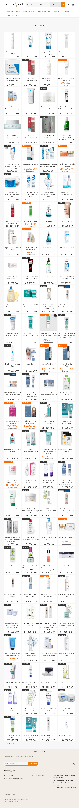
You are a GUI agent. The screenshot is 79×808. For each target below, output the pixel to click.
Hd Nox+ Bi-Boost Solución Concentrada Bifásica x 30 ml (48, 568)
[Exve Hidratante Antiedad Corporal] (30, 724)
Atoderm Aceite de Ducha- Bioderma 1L (12, 306)
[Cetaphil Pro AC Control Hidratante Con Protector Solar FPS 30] (30, 554)
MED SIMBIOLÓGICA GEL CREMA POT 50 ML (30, 306)
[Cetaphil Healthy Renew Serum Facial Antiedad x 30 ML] (66, 497)
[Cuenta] (69, 4)
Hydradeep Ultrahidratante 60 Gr (31, 451)
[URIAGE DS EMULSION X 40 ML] (48, 697)
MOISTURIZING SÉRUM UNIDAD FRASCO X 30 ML (66, 625)
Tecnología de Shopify (11, 801)
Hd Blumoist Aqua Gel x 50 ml (49, 736)
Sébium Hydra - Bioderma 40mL (30, 710)
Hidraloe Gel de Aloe (30, 221)
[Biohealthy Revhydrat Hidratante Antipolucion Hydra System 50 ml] (12, 526)
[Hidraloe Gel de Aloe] (30, 210)
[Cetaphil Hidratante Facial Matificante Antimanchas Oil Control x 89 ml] (66, 322)
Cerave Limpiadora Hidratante (66, 393)
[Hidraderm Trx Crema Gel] (48, 352)
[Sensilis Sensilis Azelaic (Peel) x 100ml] (48, 583)
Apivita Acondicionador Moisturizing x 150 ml (12, 655)
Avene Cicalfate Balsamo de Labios (66, 79)
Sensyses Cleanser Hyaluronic (12, 422)
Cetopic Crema (67, 682)
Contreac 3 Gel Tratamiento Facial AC (30, 136)
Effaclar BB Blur (66, 221)
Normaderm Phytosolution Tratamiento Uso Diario (66, 137)
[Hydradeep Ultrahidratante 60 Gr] (30, 438)
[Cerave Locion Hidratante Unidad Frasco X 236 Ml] (66, 265)
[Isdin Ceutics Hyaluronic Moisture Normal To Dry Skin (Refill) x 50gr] (12, 612)
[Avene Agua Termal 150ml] (48, 67)
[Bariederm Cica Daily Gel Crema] (30, 671)
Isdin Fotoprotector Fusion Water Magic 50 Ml (12, 109)
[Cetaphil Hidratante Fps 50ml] (12, 724)
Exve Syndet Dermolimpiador (66, 422)
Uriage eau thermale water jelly (48, 53)
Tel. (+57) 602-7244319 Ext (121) (63, 780)
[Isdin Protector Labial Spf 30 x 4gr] (12, 583)
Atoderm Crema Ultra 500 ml (48, 538)
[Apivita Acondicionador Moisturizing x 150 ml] (12, 642)
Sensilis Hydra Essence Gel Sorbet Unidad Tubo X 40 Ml (49, 452)
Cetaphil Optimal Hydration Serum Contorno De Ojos (31, 394)
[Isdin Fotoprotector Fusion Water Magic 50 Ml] (12, 95)
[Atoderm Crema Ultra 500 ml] (48, 526)
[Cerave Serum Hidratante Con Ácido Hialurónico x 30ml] (30, 181)
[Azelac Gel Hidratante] (30, 153)
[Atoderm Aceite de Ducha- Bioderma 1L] (12, 293)
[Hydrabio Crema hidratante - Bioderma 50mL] (12, 181)
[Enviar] (63, 4)
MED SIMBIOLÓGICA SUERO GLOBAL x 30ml (31, 334)
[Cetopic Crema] (66, 671)
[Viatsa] (12, 554)
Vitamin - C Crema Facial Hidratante (66, 165)
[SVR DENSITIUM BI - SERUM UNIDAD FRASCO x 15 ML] (48, 293)
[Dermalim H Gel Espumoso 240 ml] (66, 181)
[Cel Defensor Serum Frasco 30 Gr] (30, 236)
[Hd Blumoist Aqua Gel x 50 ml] (48, 724)
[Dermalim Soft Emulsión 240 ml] (12, 697)
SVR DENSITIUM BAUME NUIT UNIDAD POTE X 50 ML (30, 511)
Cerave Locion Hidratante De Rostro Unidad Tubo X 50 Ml (48, 166)
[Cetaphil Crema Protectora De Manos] (12, 322)
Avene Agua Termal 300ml (12, 53)
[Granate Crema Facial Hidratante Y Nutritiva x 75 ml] (30, 265)
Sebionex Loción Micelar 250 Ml (12, 451)
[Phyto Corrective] (48, 265)
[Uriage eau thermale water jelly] (48, 40)
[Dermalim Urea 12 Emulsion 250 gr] (48, 469)
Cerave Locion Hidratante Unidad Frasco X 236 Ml (66, 277)
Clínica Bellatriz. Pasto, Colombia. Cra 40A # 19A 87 (64, 776)
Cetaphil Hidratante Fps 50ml (12, 736)
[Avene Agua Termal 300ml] (12, 40)
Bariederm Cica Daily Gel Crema (30, 683)
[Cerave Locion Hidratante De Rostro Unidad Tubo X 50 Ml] (48, 153)
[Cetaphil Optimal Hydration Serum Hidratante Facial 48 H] (66, 469)
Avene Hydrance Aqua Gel (48, 108)
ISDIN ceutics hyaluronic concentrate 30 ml (48, 655)
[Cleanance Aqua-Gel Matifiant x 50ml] (12, 265)
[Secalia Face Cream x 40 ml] (66, 724)
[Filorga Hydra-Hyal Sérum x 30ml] (30, 583)
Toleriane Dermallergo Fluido (12, 365)
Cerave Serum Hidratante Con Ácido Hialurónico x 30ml (30, 195)
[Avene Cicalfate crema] (66, 40)
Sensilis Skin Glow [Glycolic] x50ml (12, 481)
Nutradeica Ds (30, 364)
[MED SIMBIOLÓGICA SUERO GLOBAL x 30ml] (30, 322)
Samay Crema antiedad (66, 537)
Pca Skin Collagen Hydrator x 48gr (67, 567)
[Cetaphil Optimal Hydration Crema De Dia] (48, 381)
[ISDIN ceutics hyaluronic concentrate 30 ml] (48, 642)
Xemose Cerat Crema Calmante (67, 710)
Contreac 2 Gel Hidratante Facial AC (30, 79)
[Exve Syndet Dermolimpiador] (66, 410)
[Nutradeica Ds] (30, 352)
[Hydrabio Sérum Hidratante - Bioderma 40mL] (48, 181)
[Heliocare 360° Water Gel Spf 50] (66, 438)
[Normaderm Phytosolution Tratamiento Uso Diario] (66, 124)
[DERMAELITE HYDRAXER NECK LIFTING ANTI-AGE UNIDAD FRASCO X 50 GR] (48, 612)
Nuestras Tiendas (10, 775)
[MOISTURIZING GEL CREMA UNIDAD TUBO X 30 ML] (48, 497)
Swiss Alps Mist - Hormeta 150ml (30, 655)
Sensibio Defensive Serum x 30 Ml (30, 481)
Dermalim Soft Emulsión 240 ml (12, 710)
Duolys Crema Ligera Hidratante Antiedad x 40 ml (66, 109)
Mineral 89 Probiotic (48, 248)
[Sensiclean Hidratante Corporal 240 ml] (48, 124)
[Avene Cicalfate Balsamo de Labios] (66, 67)
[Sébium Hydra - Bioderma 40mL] (30, 697)
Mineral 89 (48, 221)
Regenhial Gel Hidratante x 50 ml (12, 249)
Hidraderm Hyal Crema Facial (66, 365)
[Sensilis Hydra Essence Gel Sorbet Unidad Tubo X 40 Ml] (48, 438)
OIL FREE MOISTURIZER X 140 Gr (30, 624)
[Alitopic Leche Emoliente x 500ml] (66, 583)
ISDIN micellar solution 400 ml (66, 655)
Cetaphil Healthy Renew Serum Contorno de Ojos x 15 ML (66, 307)
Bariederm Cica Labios (66, 248)
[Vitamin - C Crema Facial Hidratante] (66, 153)
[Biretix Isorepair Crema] (12, 497)
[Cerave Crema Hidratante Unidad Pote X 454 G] (12, 67)
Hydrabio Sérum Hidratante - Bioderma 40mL (48, 195)
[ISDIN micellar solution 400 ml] (66, 642)
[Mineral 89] (48, 210)
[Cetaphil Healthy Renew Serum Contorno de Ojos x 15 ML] (66, 293)
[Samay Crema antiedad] (66, 526)
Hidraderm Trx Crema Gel (48, 364)
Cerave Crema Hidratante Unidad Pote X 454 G (12, 79)
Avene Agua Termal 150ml (48, 79)
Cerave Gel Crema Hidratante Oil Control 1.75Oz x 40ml (12, 166)
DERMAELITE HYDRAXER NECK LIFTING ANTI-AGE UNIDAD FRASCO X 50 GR (48, 626)
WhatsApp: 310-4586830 (61, 783)
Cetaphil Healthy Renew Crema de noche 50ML (12, 393)
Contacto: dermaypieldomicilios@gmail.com (64, 786)
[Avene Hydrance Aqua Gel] (48, 95)
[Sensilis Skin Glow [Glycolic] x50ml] (12, 469)
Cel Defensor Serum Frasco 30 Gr (30, 249)
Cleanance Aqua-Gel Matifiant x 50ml (12, 277)
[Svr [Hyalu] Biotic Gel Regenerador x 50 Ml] (12, 124)
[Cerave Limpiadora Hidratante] (66, 381)
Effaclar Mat (30, 107)
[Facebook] (71, 764)
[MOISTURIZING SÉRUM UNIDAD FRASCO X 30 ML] (66, 612)
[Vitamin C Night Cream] (48, 671)
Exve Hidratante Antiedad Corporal (30, 736)
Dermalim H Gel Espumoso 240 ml (67, 194)
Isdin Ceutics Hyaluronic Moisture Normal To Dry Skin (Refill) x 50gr (13, 625)
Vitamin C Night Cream (48, 682)
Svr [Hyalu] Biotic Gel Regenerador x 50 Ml (13, 136)
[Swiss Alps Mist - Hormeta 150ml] (30, 642)
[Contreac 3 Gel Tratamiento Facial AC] (30, 124)
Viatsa (13, 566)
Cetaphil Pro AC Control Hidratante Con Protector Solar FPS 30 (30, 568)
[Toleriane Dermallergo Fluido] (12, 352)
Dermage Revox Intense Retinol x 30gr (12, 222)
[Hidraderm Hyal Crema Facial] (66, 352)
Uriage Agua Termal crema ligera (30, 53)
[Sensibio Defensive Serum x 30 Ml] (30, 469)
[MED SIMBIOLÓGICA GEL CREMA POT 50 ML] (30, 293)
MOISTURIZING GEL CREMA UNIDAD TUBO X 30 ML (48, 511)
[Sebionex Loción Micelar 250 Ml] (12, 438)
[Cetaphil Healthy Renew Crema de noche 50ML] (12, 381)
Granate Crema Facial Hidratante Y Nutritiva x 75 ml (30, 278)
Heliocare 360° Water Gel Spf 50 (66, 451)
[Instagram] (74, 764)
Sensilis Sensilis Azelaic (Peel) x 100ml (48, 595)
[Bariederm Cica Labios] (66, 236)
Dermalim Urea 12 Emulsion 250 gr (49, 481)
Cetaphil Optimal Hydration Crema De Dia (49, 393)
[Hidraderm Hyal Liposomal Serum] (30, 410)
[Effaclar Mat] (30, 95)
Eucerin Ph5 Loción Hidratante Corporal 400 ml (31, 539)
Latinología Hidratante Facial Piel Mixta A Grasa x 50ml (49, 335)
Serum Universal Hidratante (48, 422)
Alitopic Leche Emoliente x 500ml (66, 595)
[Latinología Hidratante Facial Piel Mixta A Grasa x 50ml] (48, 322)
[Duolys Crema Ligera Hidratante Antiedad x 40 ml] (66, 95)
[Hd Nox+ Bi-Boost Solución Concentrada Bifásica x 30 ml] (48, 554)
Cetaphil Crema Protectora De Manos (12, 334)
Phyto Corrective (48, 276)
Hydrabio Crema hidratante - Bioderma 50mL (12, 195)
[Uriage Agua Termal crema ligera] (30, 40)
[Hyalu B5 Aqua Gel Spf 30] (12, 671)
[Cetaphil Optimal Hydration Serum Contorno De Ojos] (30, 381)
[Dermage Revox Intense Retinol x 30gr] (12, 210)
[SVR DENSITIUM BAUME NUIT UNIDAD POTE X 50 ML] (30, 497)
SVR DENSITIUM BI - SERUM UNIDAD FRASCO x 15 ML (48, 307)
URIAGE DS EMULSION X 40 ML (48, 710)
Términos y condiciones (36, 775)
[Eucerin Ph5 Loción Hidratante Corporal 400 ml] (30, 526)
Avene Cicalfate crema (66, 52)
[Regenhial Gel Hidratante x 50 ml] (12, 236)
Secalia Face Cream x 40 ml (66, 736)
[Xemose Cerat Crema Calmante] (66, 697)
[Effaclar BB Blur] (66, 210)
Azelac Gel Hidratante (30, 164)
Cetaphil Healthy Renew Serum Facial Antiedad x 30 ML (66, 511)
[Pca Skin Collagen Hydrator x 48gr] (66, 554)
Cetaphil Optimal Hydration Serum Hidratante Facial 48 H (66, 482)
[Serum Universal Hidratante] (48, 410)
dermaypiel (24, 799)
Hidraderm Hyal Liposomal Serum (30, 422)
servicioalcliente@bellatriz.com (14, 778)
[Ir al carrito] (73, 4)
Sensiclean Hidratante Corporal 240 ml (48, 136)
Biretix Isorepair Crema (12, 509)
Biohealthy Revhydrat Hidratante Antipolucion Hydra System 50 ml (12, 539)
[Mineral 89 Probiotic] (48, 236)
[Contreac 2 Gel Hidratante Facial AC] (30, 67)
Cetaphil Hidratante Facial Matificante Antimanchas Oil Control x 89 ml (66, 335)
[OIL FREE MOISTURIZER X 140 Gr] (30, 612)
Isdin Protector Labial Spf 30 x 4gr (12, 595)
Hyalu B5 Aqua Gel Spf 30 (12, 683)
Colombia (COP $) (9, 795)
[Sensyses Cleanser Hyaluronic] (12, 410)
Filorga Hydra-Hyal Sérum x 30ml (30, 595)
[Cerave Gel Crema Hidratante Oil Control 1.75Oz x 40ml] (12, 153)
